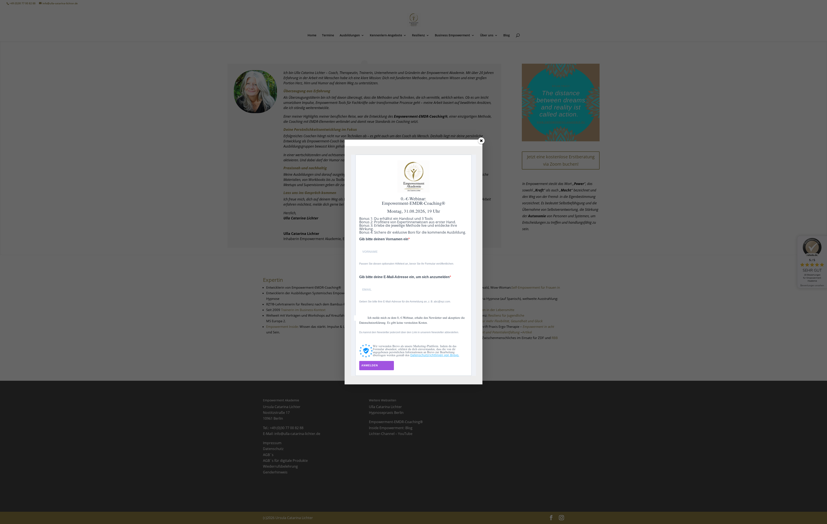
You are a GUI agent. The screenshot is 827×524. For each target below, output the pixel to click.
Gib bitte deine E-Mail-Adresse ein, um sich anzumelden (404, 277)
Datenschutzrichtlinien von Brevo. (434, 355)
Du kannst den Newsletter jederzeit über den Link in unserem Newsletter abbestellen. (409, 332)
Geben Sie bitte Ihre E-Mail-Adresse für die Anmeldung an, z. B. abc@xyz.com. (405, 301)
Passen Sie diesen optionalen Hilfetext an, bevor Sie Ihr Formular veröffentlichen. (406, 263)
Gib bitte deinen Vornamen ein (383, 239)
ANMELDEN (369, 365)
